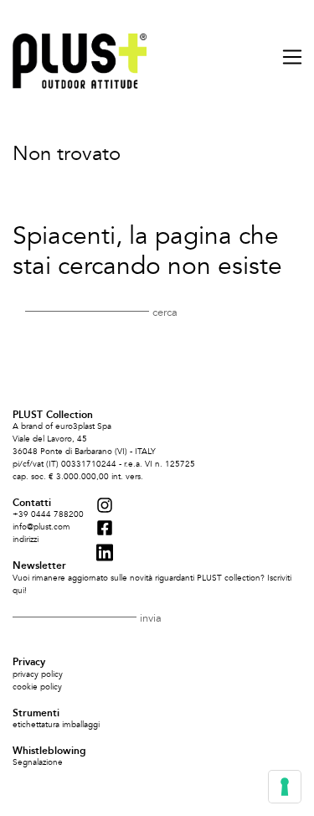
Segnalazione (38, 762)
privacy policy (38, 674)
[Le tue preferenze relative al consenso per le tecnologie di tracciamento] (285, 787)
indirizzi (26, 539)
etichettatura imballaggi (56, 725)
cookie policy (37, 687)
